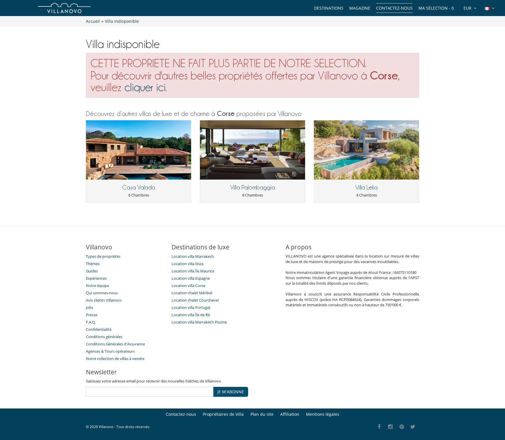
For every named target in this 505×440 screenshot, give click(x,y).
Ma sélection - (436, 8)
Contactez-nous (394, 8)
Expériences (96, 278)
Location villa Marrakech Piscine (199, 322)
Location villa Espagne (191, 278)
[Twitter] (413, 427)
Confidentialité (98, 329)
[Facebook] (379, 427)
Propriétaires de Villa (223, 414)
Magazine (359, 8)
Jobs (89, 307)
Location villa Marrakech (193, 256)
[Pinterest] (401, 427)
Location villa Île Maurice (193, 271)
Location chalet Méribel (192, 292)
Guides (92, 271)
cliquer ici (144, 87)
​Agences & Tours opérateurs (110, 351)
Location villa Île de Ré (191, 314)
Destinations (328, 8)
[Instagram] (390, 427)
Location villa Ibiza (187, 263)
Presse (91, 314)
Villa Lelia (366, 187)
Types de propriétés (103, 256)
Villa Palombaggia (252, 187)
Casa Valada (138, 187)
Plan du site (262, 414)
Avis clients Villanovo (104, 300)
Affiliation (289, 414)
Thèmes (93, 263)
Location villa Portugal (191, 307)
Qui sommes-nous (102, 292)
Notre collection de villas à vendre (115, 358)
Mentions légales (322, 414)
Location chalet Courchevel (195, 300)
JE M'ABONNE (230, 391)
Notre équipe (97, 285)
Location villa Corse (188, 285)
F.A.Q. (91, 322)
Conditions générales (104, 336)
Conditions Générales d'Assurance (115, 344)
